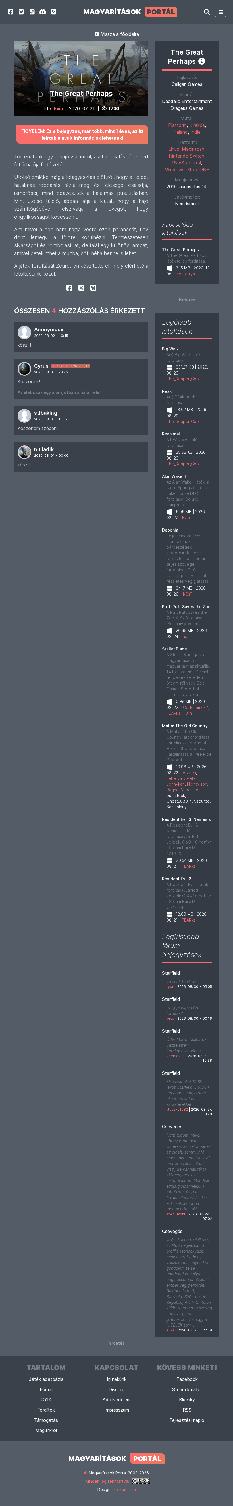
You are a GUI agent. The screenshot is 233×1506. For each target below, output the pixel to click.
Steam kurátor (187, 1389)
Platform (177, 125)
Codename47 (195, 707)
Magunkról (46, 1430)
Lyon (170, 986)
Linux (173, 149)
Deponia (170, 530)
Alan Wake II (174, 476)
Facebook (187, 1379)
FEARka (173, 713)
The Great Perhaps (180, 249)
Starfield (171, 973)
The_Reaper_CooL (184, 378)
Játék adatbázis (46, 1379)
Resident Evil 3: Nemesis (186, 819)
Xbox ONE (198, 169)
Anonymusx (48, 329)
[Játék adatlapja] (201, 61)
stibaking (45, 413)
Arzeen (189, 772)
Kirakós (197, 125)
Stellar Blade (174, 648)
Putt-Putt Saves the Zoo (186, 606)
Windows (174, 169)
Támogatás (46, 1420)
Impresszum (116, 1410)
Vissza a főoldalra (119, 34)
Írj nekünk (116, 1379)
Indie (195, 132)
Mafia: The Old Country (185, 725)
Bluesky (187, 1399)
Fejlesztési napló (187, 1420)
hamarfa (190, 636)
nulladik (44, 449)
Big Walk (170, 348)
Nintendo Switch (186, 156)
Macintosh (193, 149)
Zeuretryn (185, 273)
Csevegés (172, 1126)
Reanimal (171, 433)
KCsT (187, 594)
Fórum (46, 1389)
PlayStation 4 (186, 163)
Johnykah (176, 784)
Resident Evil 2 (176, 878)
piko (170, 1018)
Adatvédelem (117, 1399)
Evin (58, 108)
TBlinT (188, 713)
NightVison (197, 784)
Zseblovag (176, 1056)
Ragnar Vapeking (182, 789)
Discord (117, 1389)
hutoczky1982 (176, 1109)
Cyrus (41, 366)
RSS (187, 1410)
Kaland (180, 132)
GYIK (46, 1399)
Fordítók (46, 1410)
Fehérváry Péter (182, 778)
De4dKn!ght (175, 1214)
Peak (167, 391)
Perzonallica (124, 1489)
